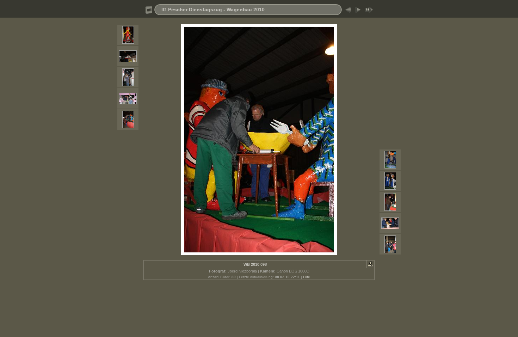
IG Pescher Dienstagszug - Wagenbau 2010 (213, 9)
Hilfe (306, 277)
